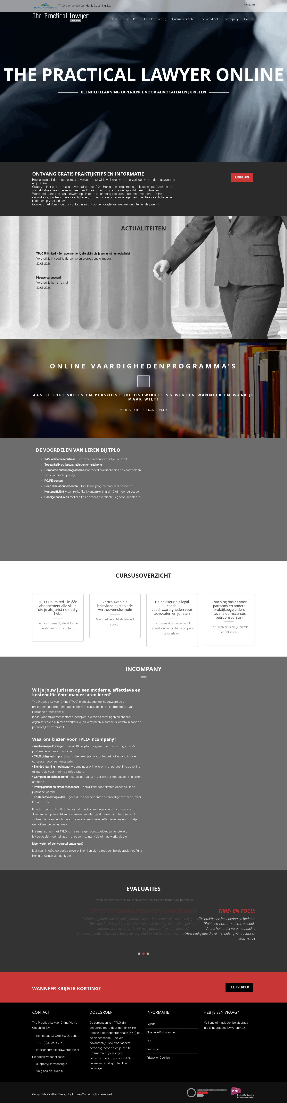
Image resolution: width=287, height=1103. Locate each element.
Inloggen (249, 4)
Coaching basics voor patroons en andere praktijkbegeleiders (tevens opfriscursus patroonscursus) (229, 609)
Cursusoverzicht (183, 19)
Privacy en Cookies (158, 1057)
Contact (249, 19)
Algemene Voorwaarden (161, 1032)
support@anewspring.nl (52, 1064)
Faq (148, 1040)
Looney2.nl (79, 1094)
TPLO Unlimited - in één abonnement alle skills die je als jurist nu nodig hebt (58, 607)
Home (115, 19)
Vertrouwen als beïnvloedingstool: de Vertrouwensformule (115, 605)
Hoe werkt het (209, 19)
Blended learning (155, 19)
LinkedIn (242, 177)
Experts (151, 1024)
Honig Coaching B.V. (98, 5)
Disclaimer (153, 1049)
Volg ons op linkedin (49, 1071)
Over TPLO (131, 19)
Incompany (231, 19)
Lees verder (239, 987)
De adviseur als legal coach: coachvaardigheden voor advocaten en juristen (172, 607)
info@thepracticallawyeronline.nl (66, 850)
